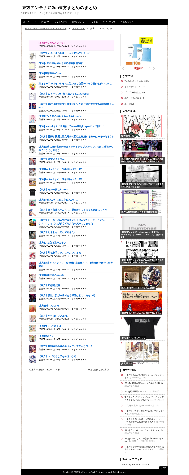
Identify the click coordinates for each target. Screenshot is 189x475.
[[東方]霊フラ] (163, 343)
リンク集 (93, 22)
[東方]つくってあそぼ (50, 326)
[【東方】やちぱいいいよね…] (32, 318)
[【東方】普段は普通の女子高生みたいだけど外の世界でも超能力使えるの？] (32, 106)
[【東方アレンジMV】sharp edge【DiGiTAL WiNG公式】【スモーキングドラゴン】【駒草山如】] (163, 217)
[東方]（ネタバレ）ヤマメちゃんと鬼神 (138, 288)
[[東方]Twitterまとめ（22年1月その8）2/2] (32, 182)
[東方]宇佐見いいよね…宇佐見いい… (58, 199)
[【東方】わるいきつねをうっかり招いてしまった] (32, 55)
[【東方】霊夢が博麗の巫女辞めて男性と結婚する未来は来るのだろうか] (32, 139)
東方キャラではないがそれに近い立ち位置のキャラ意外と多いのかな (75, 83)
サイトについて (42, 22)
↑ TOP (163, 468)
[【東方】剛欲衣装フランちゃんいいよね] (32, 255)
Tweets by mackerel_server (134, 464)
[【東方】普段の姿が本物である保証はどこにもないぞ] (32, 298)
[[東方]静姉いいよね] (32, 308)
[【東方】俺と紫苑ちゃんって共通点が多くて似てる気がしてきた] (32, 212)
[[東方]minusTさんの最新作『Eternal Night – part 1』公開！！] (32, 129)
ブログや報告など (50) (134, 92)
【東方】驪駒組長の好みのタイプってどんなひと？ (66, 346)
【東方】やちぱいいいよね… (54, 316)
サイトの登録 (60, 22)
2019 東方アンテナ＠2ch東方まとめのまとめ (92, 472)
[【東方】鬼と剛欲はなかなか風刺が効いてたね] (163, 293)
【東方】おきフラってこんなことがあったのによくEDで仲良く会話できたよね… (142, 261)
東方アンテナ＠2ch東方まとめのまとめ (59, 7)
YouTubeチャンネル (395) (136, 81)
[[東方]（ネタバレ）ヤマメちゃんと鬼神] (163, 267)
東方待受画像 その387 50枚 (45, 369)
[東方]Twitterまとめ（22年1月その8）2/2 (60, 179)
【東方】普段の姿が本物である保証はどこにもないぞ (67, 295)
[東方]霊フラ (126, 363)
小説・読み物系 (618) (134, 98)
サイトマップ (109, 22)
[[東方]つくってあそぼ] (32, 328)
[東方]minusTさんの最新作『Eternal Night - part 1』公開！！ (71, 126)
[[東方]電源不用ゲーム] (32, 76)
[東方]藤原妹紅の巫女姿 (51, 275)
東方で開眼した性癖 (97, 369)
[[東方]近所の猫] (163, 116)
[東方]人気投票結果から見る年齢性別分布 (61, 63)
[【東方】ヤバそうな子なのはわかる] (32, 359)
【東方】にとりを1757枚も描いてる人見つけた (64, 93)
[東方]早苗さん (46, 336)
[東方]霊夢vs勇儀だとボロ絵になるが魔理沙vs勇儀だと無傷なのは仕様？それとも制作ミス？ (142, 160)
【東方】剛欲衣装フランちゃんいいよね (60, 252)
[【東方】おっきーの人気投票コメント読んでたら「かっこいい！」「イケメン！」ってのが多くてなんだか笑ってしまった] (32, 222)
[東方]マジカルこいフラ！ (52, 43)
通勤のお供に (126, 22)
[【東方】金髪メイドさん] (32, 161)
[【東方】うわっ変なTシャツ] (32, 192)
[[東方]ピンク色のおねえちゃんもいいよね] (32, 118)
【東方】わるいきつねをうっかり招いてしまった (65, 53)
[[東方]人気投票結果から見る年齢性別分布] (32, 66)
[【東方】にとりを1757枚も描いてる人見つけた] (32, 96)
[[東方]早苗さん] (32, 338)
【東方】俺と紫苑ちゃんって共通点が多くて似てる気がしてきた (73, 209)
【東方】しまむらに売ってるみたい (57, 232)
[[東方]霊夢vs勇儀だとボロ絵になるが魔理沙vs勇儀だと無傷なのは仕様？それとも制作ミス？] (163, 141)
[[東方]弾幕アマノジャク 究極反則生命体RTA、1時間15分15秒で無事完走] (32, 265)
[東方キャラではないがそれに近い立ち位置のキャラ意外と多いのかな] (32, 86)
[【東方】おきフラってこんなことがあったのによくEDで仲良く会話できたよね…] (163, 242)
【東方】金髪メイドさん (52, 159)
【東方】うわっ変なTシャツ (53, 189)
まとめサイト (130, 86)
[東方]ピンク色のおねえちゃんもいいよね (61, 116)
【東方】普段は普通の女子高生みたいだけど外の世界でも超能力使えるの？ (144, 420)
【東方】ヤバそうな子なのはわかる (57, 356)
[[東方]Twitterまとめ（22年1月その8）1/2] (32, 171)
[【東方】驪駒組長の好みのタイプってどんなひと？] (32, 348)
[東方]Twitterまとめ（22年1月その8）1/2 (60, 169)
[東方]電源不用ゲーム (50, 73)
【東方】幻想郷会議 (49, 285)
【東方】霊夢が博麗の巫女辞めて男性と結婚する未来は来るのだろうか (76, 136)
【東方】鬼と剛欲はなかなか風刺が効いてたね (141, 313)
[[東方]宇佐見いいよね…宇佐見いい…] (32, 202)
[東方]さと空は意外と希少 (52, 242)
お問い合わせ (78, 22)
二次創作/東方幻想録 (134, 405)
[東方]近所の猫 (127, 136)
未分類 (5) (129, 104)
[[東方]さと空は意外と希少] (32, 245)
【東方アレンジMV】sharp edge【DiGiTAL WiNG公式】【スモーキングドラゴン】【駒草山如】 (142, 234)
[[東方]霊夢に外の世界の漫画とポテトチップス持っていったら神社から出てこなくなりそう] (32, 149)
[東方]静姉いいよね (49, 305)
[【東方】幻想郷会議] (32, 288)
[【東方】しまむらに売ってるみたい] (32, 235)
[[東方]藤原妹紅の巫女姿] (32, 277)
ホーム (26, 22)
